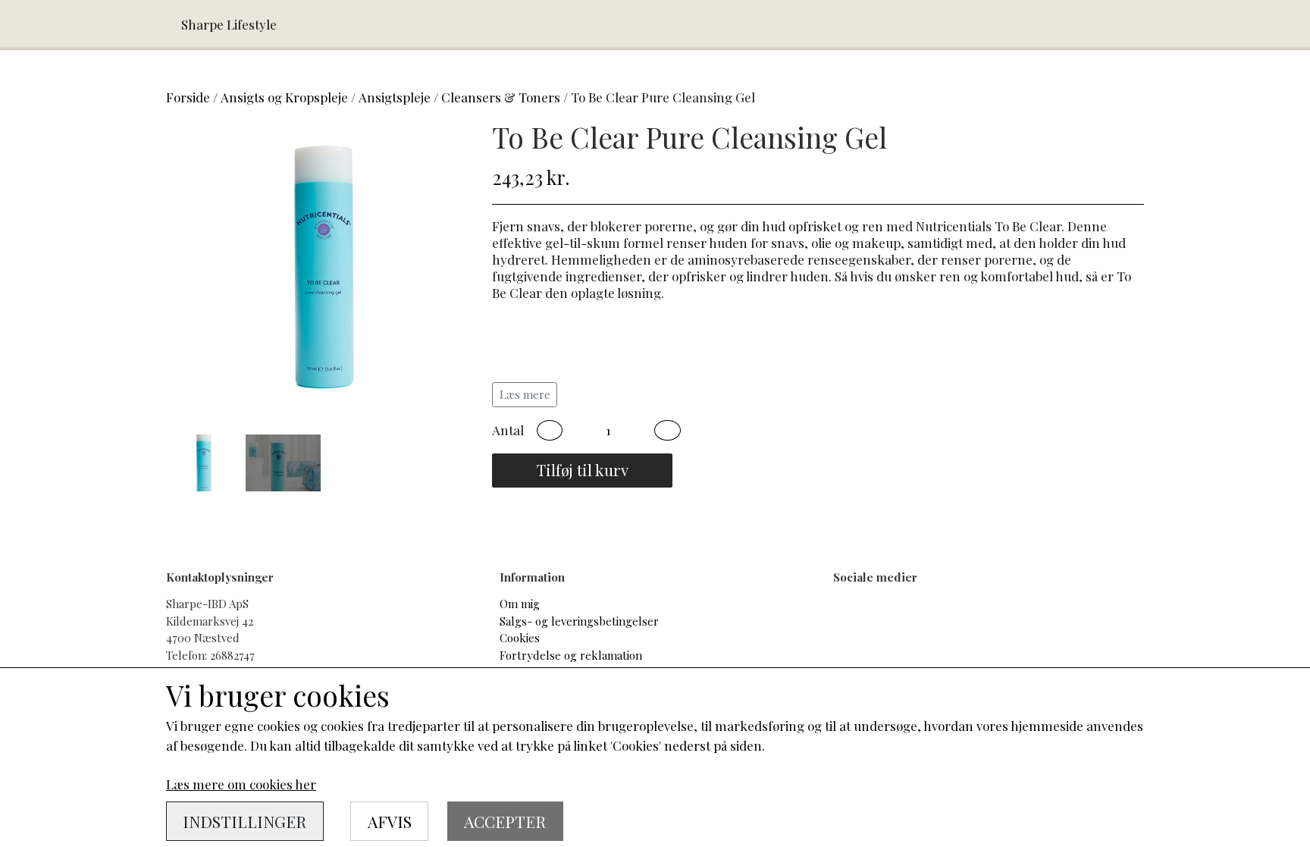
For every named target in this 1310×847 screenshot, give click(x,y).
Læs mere (525, 394)
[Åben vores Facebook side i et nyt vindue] (854, 620)
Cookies (520, 637)
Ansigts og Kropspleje (284, 97)
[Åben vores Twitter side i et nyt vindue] (904, 620)
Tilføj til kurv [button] (582, 470)
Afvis (390, 821)
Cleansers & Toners (500, 97)
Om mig (520, 603)
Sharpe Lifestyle (229, 24)
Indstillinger (244, 821)
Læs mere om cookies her (241, 784)
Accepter (505, 821)
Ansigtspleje (395, 97)
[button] (550, 430)
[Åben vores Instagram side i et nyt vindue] (954, 620)
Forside (188, 97)
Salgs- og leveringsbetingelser (579, 621)
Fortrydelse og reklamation (571, 655)
